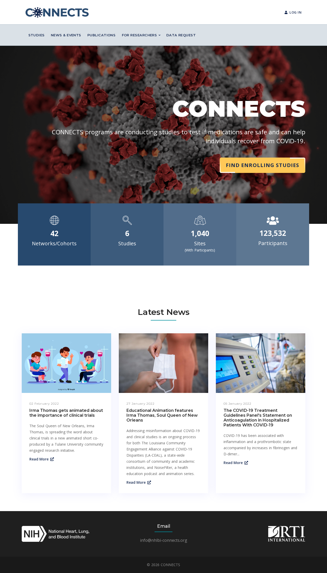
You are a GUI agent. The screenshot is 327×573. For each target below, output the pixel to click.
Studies (36, 35)
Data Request (181, 35)
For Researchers (139, 35)
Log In (295, 12)
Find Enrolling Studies (262, 165)
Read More (39, 459)
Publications (101, 35)
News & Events (66, 35)
